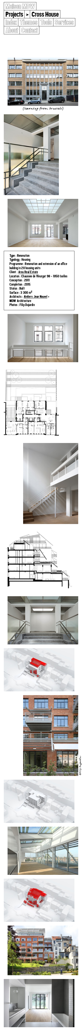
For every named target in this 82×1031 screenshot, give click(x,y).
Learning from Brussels (43, 108)
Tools (46, 22)
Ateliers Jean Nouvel (35, 296)
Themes (28, 22)
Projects (14, 14)
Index (11, 22)
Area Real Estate (28, 271)
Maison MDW (20, 6)
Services (64, 22)
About (11, 30)
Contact (29, 30)
